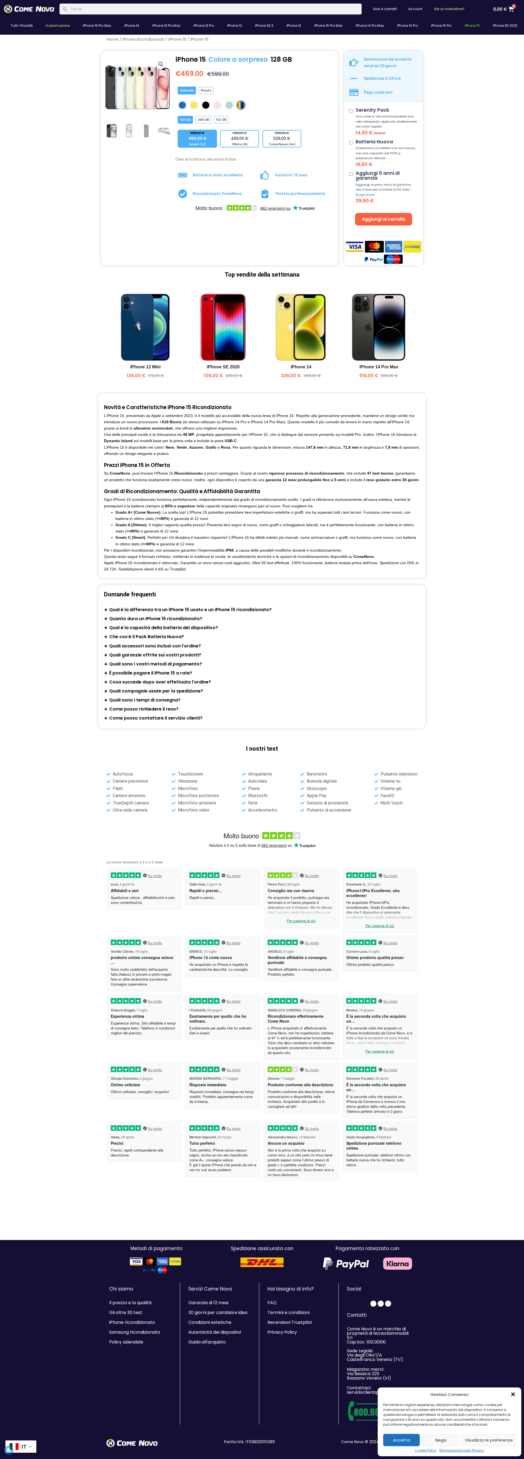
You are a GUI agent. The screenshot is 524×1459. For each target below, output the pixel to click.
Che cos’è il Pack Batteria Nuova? (146, 637)
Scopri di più (365, 195)
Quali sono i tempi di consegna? (144, 700)
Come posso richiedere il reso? (143, 709)
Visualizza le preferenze (489, 1440)
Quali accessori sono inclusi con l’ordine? (155, 646)
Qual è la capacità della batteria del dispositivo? (163, 628)
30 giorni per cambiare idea (217, 1312)
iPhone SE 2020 (505, 25)
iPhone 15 (472, 25)
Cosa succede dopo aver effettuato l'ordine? (160, 682)
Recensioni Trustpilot (289, 1322)
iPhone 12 (234, 25)
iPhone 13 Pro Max (166, 25)
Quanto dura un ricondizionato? (155, 618)
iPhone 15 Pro (441, 25)
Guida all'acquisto (207, 1342)
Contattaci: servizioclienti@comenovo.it (377, 1390)
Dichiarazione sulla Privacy (461, 1450)
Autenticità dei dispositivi (214, 1332)
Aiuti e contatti (385, 9)
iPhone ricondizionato (132, 1322)
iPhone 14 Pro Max (370, 25)
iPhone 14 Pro (407, 25)
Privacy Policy (282, 1332)
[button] (513, 1394)
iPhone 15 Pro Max (328, 25)
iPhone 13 (293, 25)
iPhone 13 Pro (203, 25)
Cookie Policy (426, 1450)
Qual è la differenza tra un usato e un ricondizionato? (190, 609)
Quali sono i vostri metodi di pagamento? (155, 664)
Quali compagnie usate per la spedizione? (156, 691)
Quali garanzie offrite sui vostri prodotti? (155, 655)
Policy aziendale (126, 1342)
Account (415, 9)
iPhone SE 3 (264, 25)
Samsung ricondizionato (134, 1332)
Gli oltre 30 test (125, 1312)
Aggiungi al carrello (383, 219)
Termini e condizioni (288, 1312)
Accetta (401, 1440)
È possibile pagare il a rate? (150, 673)
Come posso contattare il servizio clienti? (156, 718)
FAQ (271, 1303)
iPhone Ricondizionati (143, 39)
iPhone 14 (131, 25)
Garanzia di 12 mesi (208, 1303)
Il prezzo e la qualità (130, 1303)
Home (112, 39)
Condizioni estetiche (209, 1322)
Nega (440, 1440)
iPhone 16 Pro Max (97, 25)
